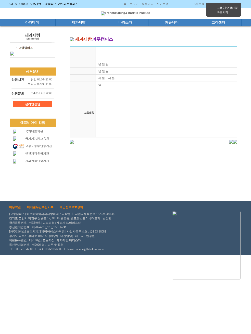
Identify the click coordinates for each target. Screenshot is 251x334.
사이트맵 (162, 4)
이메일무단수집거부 (40, 207)
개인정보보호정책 (71, 207)
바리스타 (125, 22)
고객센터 (218, 22)
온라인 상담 (32, 104)
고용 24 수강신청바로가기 (227, 10)
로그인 (134, 4)
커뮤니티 (172, 22)
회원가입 (147, 4)
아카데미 (32, 22)
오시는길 (198, 4)
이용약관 (15, 207)
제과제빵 (79, 22)
